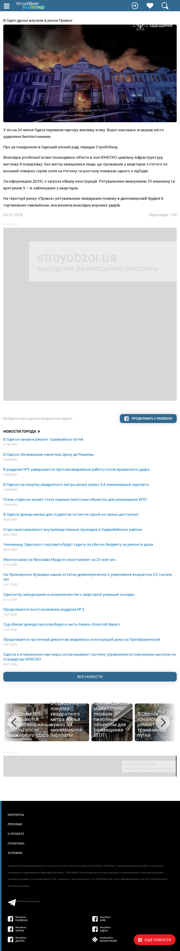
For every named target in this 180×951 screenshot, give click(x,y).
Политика (16, 843)
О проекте (16, 834)
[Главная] (31, 5)
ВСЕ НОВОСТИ (90, 676)
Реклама (15, 824)
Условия (15, 853)
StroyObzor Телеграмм (27, 901)
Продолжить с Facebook (151, 418)
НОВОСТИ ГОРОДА (21, 430)
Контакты (16, 815)
